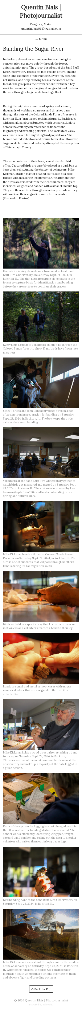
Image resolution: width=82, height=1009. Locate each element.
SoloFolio (48, 1004)
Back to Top (42, 989)
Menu (42, 39)
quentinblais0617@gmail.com (41, 28)
